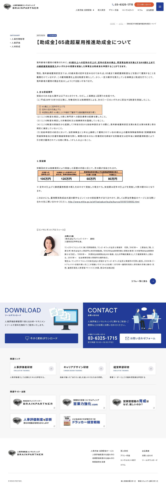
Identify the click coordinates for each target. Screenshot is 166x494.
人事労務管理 (18, 39)
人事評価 (16, 43)
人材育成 (16, 47)
